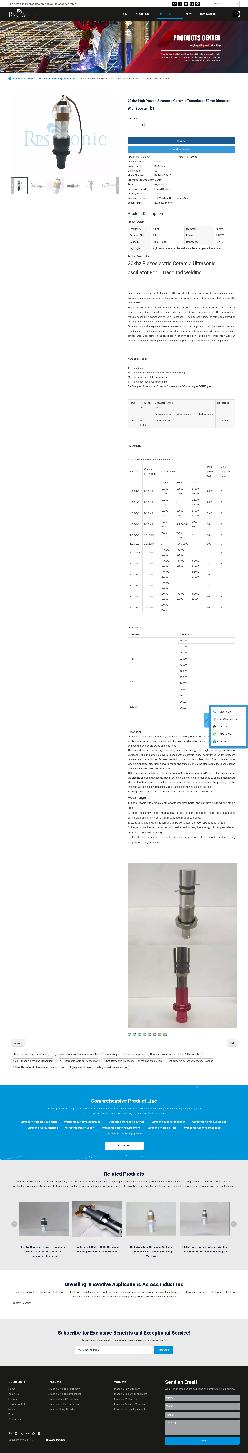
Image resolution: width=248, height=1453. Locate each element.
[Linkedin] (16, 1434)
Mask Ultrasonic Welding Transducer (33, 1060)
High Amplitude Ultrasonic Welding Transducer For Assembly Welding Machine (151, 1252)
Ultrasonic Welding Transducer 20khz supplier (175, 1054)
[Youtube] (186, 3)
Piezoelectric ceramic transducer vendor (190, 1060)
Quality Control (16, 1404)
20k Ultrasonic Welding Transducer (78, 1060)
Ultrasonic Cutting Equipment (209, 1121)
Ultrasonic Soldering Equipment (121, 1127)
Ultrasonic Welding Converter (126, 1121)
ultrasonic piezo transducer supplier (124, 1054)
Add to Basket (181, 149)
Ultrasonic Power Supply (80, 1127)
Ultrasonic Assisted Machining (202, 1127)
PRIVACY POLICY (55, 1439)
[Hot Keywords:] (236, 14)
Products (13, 1414)
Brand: (180, 156)
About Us (13, 1393)
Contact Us (124, 1145)
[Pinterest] (197, 3)
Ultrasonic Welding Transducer (30, 1054)
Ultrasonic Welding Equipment (39, 1121)
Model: (131, 156)
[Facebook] (174, 3)
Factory (12, 1399)
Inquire (181, 140)
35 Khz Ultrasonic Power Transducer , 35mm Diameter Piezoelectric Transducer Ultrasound (43, 1252)
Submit (202, 1440)
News (11, 1409)
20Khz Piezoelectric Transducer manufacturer (38, 1067)
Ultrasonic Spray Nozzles (42, 1127)
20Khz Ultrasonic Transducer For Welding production (133, 1060)
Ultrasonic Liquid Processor (168, 1121)
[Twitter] (180, 3)
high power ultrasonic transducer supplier (76, 1054)
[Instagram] (192, 3)
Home (11, 1388)
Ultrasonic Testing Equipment (124, 1133)
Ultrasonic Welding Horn (162, 1127)
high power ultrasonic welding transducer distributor (99, 1067)
